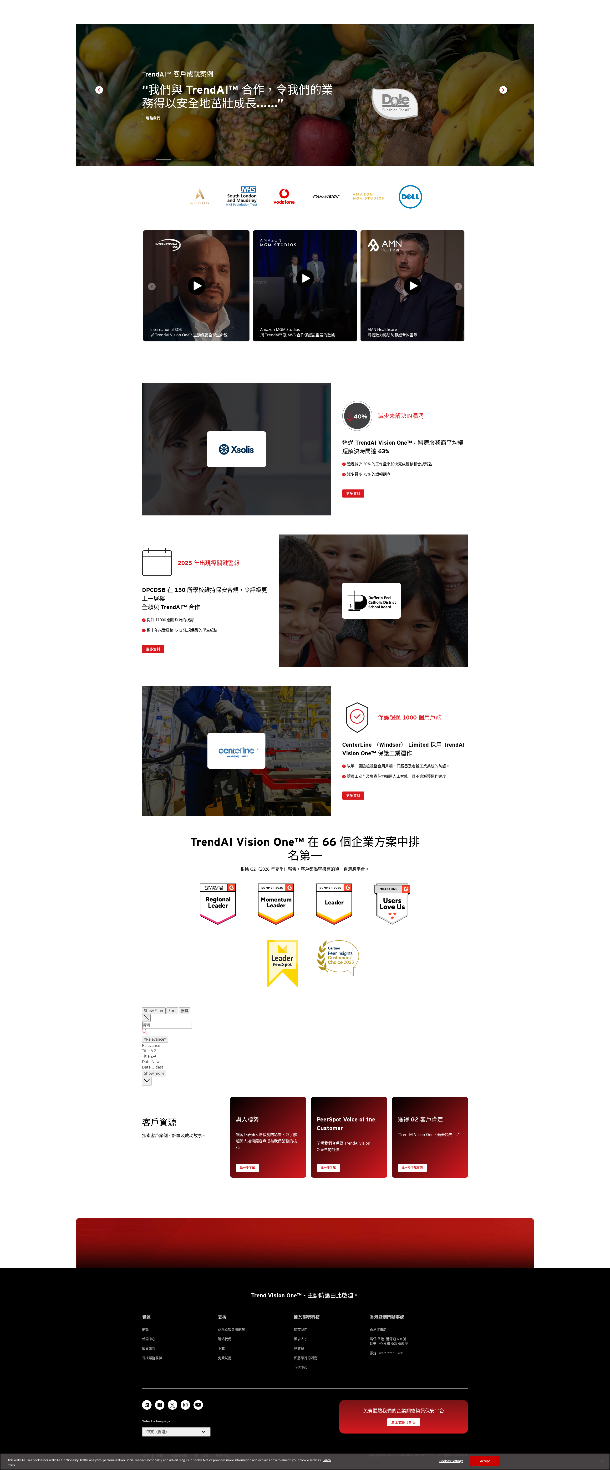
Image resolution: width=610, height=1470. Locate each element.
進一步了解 (247, 1168)
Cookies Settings (451, 1461)
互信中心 (300, 1367)
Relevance (151, 1045)
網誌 (145, 1329)
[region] (305, 1461)
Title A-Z (149, 1050)
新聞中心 (148, 1338)
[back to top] (147, 1081)
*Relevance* (155, 1039)
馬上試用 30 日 (403, 1422)
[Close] (602, 1461)
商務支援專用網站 (231, 1329)
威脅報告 (148, 1348)
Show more (154, 1073)
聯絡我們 (179, 118)
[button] (99, 90)
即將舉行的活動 (305, 1358)
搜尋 (184, 1010)
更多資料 (353, 493)
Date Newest (153, 1061)
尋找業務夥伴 (152, 1358)
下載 (221, 1348)
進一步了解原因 (412, 1168)
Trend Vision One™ (276, 1295)
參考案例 (153, 118)
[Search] (305, 1032)
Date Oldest (152, 1067)
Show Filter (154, 1010)
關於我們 (300, 1329)
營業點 (299, 1348)
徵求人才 (300, 1338)
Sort (172, 1010)
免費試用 (224, 1358)
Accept (485, 1461)
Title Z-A (149, 1056)
